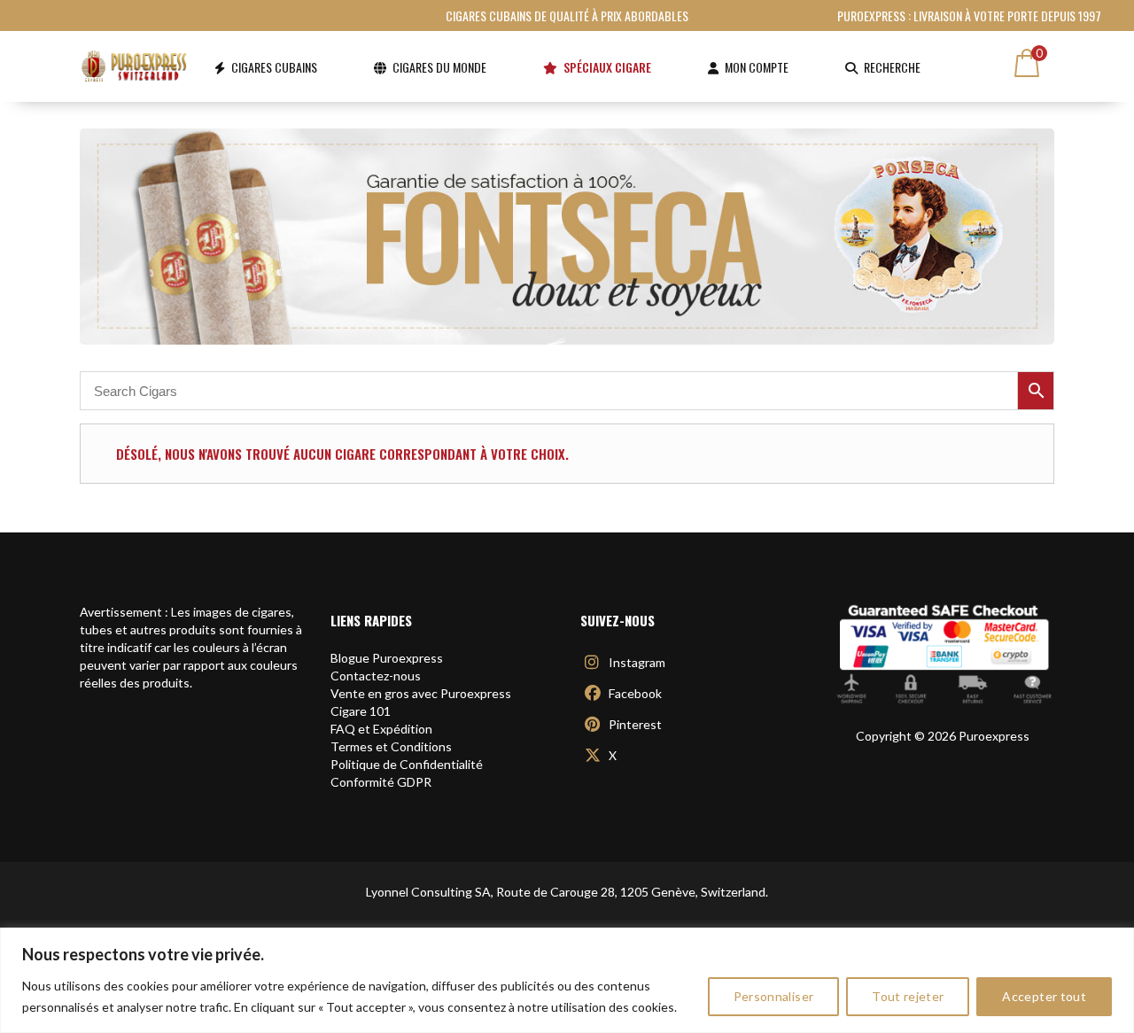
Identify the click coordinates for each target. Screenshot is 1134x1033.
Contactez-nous (375, 675)
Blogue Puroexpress (386, 657)
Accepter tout (1044, 996)
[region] (567, 980)
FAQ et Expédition (381, 728)
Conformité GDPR (380, 781)
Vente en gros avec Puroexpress (420, 693)
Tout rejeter (908, 996)
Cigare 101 (360, 710)
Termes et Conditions (391, 746)
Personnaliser (774, 996)
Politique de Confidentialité (406, 764)
